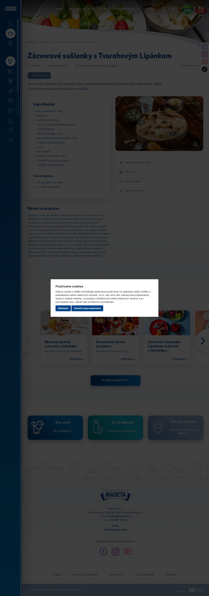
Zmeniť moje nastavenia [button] (87, 308)
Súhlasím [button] (63, 308)
